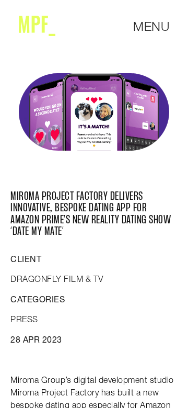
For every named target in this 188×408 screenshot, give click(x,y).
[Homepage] (37, 26)
